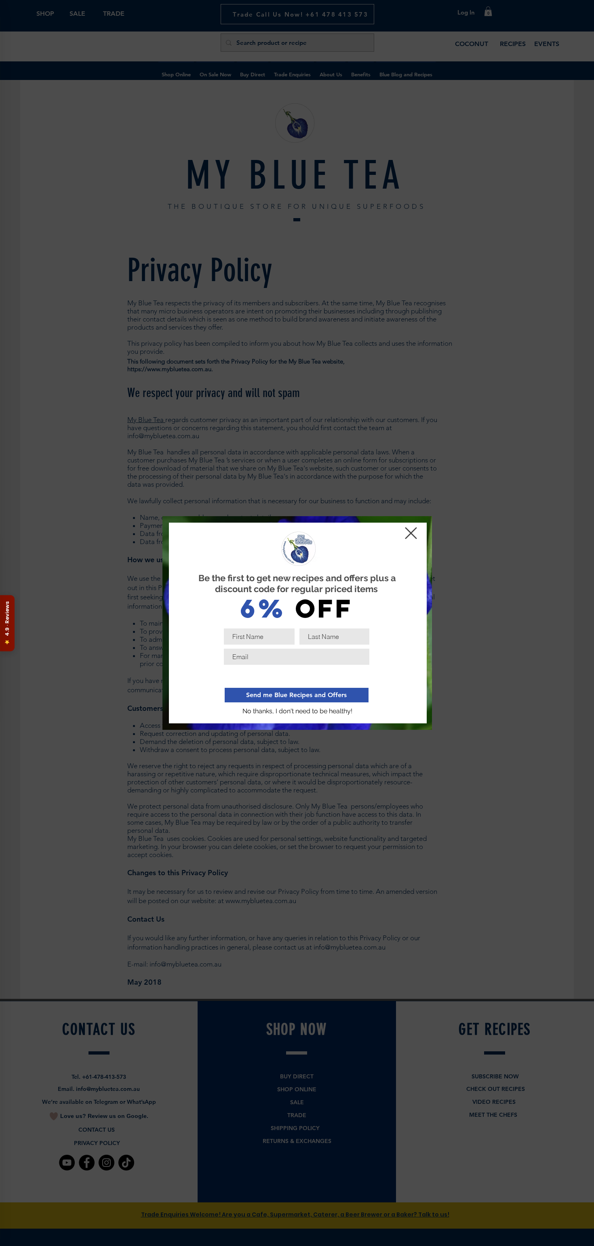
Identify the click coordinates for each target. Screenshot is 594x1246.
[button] (297, 711)
